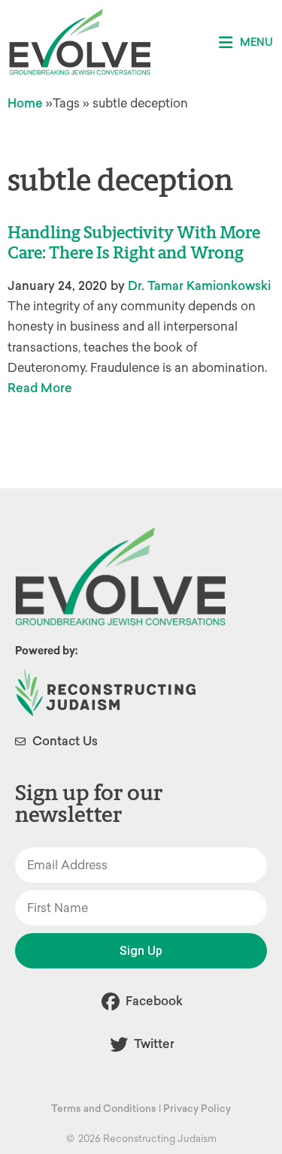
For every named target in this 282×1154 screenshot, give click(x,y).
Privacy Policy (197, 1108)
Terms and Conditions (103, 1108)
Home (25, 103)
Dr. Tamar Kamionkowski (199, 286)
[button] (246, 42)
